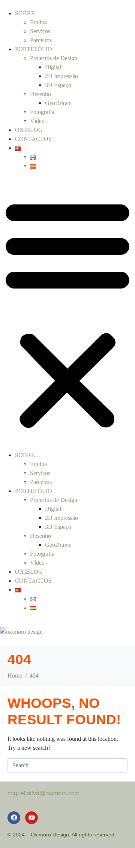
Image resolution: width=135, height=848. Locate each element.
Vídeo (37, 121)
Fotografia (42, 112)
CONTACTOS (33, 139)
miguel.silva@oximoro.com (44, 793)
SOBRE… (28, 13)
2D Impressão (61, 76)
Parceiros (41, 40)
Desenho (40, 94)
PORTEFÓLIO (33, 49)
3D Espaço (58, 85)
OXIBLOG (29, 130)
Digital (53, 67)
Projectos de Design (53, 58)
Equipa (38, 22)
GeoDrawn (58, 103)
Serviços (40, 31)
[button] (67, 313)
